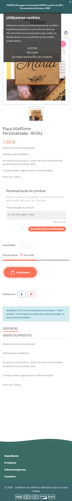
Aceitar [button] (32, 48)
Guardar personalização (47, 229)
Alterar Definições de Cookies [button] (32, 57)
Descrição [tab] (10, 328)
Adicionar (23, 272)
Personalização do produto (20, 207)
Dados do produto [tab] (17, 335)
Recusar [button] (32, 52)
